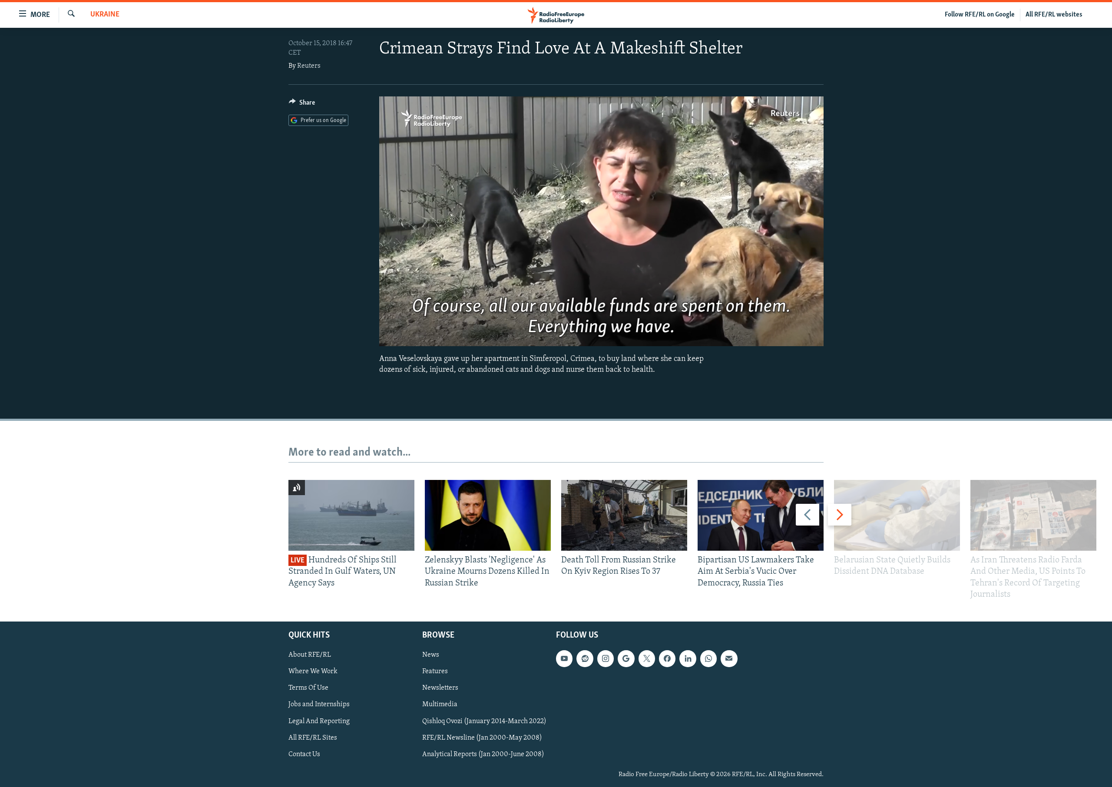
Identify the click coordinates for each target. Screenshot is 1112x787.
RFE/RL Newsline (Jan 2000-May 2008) (482, 737)
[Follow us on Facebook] (667, 658)
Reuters (309, 66)
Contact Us (304, 754)
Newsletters (440, 688)
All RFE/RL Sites (312, 737)
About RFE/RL (309, 654)
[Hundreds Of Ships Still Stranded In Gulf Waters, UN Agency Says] (351, 515)
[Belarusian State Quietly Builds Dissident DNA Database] (897, 515)
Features (435, 671)
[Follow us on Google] (626, 658)
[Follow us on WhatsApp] (708, 658)
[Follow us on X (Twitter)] (647, 658)
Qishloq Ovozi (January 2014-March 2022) (484, 721)
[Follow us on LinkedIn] (687, 658)
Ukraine (104, 15)
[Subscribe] (729, 658)
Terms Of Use (308, 688)
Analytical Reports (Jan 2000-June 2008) (483, 754)
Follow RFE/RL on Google (980, 14)
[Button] (302, 104)
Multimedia (439, 704)
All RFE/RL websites (1054, 14)
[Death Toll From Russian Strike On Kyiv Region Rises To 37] (624, 515)
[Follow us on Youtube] (564, 658)
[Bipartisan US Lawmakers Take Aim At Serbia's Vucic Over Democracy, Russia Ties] (761, 515)
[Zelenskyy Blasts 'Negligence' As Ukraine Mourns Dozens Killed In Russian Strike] (488, 515)
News (430, 654)
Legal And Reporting (319, 721)
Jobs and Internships (319, 704)
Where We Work (313, 671)
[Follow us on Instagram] (605, 658)
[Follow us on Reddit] (584, 658)
